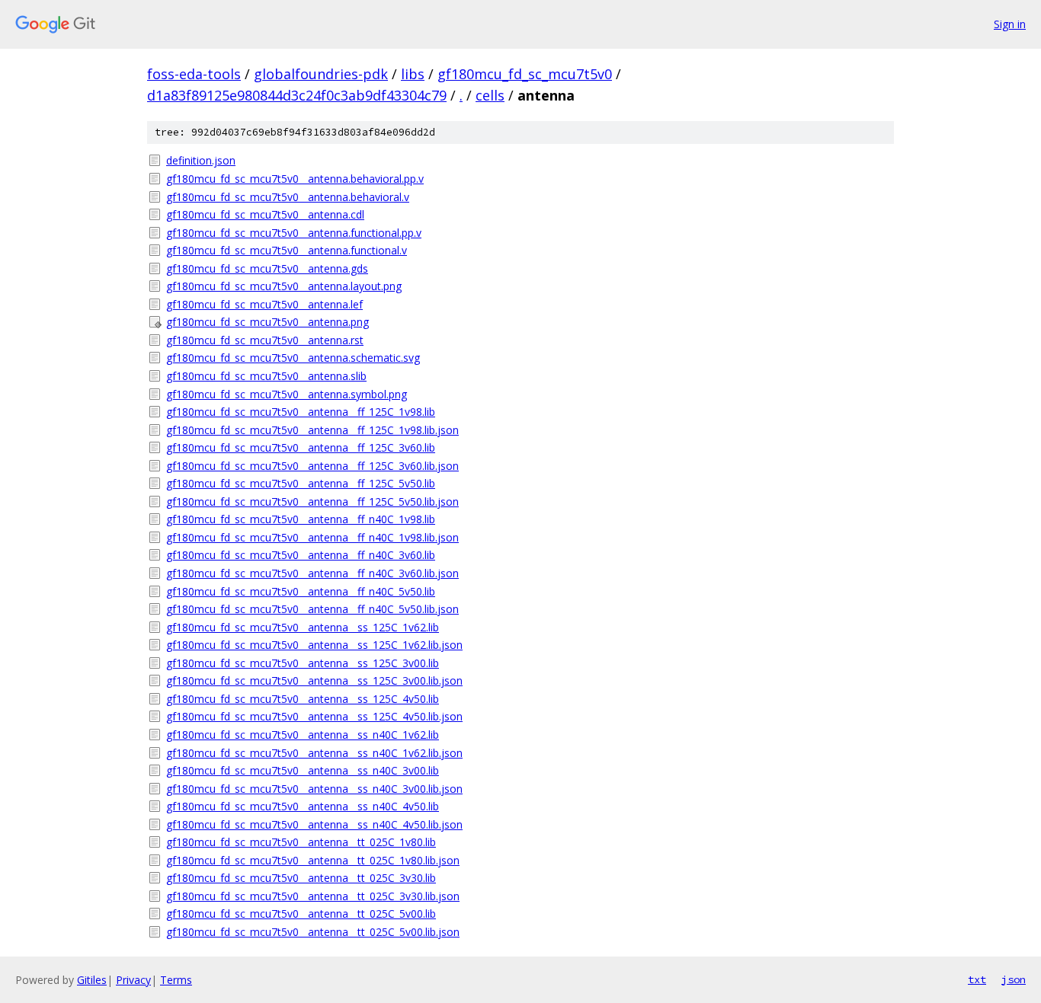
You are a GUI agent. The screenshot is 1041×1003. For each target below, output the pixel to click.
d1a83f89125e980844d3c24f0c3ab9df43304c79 (297, 95)
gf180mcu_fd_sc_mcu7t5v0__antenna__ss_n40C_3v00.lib (302, 770)
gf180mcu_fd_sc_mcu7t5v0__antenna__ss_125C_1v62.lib (302, 627)
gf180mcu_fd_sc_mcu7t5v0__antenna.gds (267, 268)
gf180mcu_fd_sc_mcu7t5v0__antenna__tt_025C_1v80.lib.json (313, 860)
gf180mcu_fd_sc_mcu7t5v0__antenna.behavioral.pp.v (295, 178)
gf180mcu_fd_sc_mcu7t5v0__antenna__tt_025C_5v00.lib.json (313, 932)
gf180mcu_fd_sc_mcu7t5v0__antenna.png (267, 322)
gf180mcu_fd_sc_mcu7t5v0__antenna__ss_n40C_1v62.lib (302, 734)
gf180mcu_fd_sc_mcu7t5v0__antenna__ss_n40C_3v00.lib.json (314, 788)
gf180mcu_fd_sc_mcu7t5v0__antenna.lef (264, 304)
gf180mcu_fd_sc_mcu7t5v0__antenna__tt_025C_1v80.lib (301, 842)
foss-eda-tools (194, 74)
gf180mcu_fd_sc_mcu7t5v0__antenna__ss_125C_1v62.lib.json (314, 644)
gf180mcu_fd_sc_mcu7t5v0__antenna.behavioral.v (287, 197)
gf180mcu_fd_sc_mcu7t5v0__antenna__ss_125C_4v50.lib (302, 699)
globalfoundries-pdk (321, 74)
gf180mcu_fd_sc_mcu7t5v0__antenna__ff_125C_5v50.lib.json (312, 501)
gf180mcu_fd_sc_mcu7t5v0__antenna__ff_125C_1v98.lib (300, 411)
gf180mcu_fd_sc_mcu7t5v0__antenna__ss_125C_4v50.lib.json (314, 716)
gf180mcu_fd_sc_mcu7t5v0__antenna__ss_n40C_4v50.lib (302, 806)
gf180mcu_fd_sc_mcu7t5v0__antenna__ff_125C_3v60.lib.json (312, 465)
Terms (176, 980)
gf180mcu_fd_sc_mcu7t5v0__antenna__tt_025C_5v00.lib (301, 913)
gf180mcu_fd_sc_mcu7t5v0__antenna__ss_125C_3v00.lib (302, 663)
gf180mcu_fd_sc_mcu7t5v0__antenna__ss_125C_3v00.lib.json (314, 680)
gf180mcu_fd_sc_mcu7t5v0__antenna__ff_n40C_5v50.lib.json (312, 609)
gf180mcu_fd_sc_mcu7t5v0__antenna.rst (265, 340)
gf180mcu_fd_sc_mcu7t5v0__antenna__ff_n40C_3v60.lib (300, 555)
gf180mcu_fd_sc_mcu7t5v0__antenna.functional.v (286, 250)
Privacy (133, 980)
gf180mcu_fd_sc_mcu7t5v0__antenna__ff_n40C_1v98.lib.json (312, 537)
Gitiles (92, 980)
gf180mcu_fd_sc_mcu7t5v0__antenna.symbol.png (286, 394)
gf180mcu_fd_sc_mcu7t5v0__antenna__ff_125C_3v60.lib (300, 447)
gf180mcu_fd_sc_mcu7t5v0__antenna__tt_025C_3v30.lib (301, 877)
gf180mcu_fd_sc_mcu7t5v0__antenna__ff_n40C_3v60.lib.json (312, 573)
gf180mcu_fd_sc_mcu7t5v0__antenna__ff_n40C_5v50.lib (300, 591)
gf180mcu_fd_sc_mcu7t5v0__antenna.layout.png (284, 286)
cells (490, 95)
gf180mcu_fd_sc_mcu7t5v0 (524, 74)
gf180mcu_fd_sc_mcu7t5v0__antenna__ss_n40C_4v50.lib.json (314, 824)
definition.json (200, 160)
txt (977, 979)
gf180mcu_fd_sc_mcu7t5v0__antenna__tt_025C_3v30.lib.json (313, 896)
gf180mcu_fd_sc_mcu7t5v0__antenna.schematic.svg (293, 357)
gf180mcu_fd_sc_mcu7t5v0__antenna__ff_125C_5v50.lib (300, 483)
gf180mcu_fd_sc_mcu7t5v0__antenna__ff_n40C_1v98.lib (300, 519)
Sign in (1010, 24)
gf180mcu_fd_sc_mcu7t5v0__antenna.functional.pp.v (293, 232)
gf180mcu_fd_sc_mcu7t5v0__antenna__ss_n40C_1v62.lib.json (314, 753)
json (1013, 979)
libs (412, 74)
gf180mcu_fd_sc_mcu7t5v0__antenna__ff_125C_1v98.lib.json (312, 430)
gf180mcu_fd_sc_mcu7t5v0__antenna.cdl (265, 214)
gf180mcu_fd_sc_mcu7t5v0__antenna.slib (266, 376)
